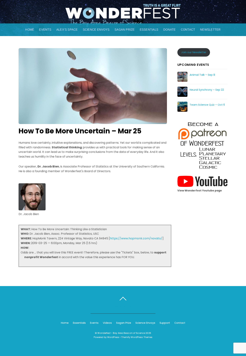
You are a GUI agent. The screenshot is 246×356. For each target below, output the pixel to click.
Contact (188, 29)
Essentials (149, 29)
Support (165, 323)
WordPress (113, 337)
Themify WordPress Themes (136, 337)
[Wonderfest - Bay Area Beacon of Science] (123, 23)
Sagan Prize (125, 29)
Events (45, 29)
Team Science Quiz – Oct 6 (207, 105)
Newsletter (210, 29)
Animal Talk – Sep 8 (202, 75)
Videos (107, 323)
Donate (169, 29)
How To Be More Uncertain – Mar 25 (80, 131)
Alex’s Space (67, 29)
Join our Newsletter (193, 52)
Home (29, 29)
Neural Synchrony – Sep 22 (207, 90)
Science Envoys (96, 29)
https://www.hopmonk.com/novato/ (136, 238)
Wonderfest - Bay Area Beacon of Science (121, 333)
